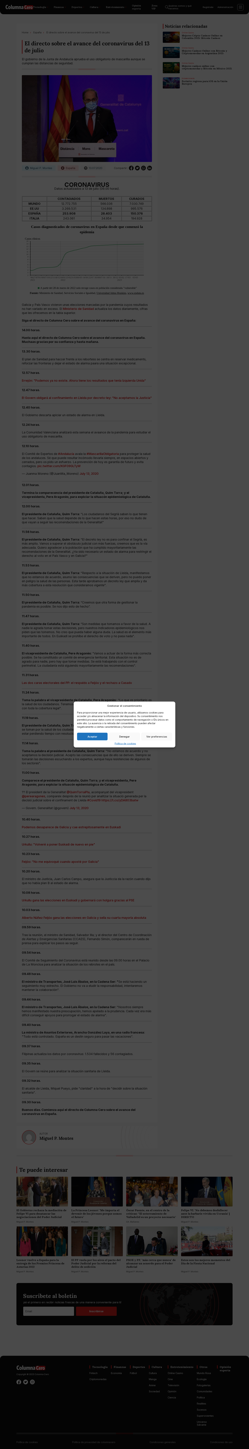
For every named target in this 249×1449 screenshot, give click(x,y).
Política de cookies (125, 743)
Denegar (124, 736)
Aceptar (92, 736)
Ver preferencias (156, 736)
